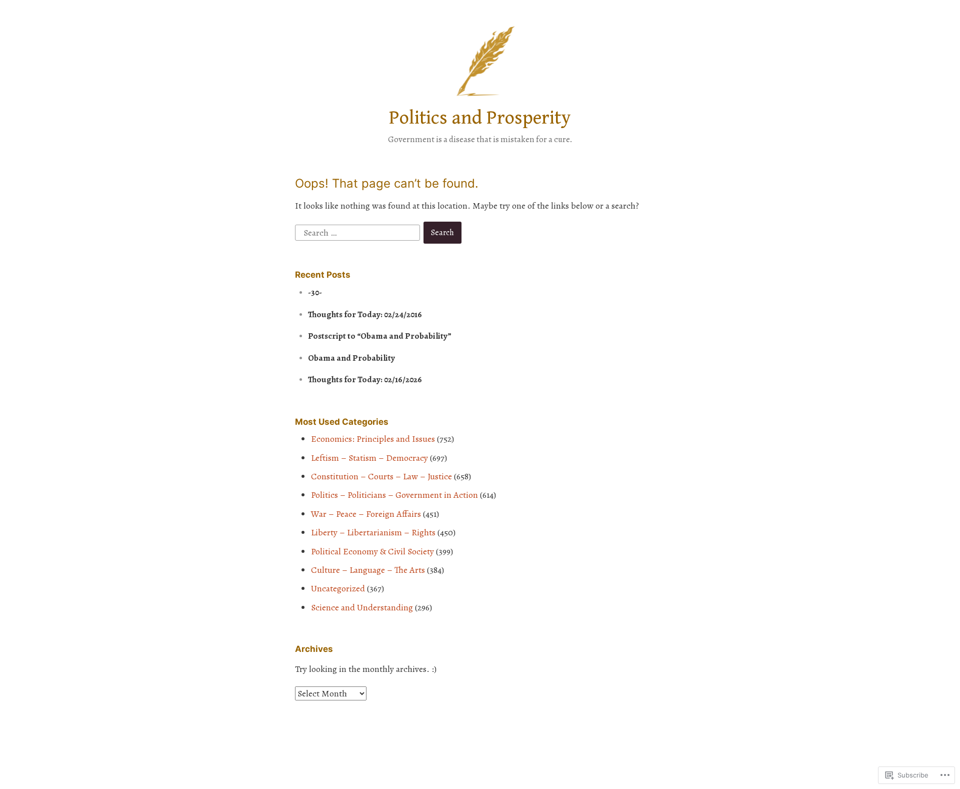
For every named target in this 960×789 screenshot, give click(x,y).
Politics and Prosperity (480, 118)
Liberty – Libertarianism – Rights (373, 532)
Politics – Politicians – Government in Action (394, 495)
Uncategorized (338, 588)
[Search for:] (358, 232)
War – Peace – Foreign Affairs (366, 514)
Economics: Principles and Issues (373, 439)
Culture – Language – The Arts (368, 570)
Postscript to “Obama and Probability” (380, 336)
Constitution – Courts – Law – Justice (381, 476)
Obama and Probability (351, 358)
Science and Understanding (362, 607)
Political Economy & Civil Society (372, 551)
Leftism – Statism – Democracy (369, 458)
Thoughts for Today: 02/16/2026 (365, 379)
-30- (315, 292)
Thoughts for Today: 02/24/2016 (365, 314)
